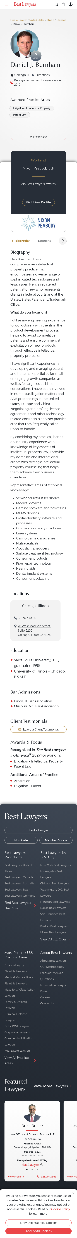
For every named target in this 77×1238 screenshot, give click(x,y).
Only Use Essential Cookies (38, 1223)
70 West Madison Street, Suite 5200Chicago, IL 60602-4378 (34, 630)
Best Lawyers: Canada (18, 877)
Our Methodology (52, 966)
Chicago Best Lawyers (54, 883)
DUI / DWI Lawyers (16, 1026)
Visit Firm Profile (38, 202)
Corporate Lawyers (17, 1032)
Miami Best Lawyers (53, 932)
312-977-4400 (27, 618)
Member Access (56, 840)
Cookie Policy (60, 1209)
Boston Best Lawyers (54, 926)
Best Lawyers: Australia (19, 883)
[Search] (56, 4)
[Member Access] (71, 4)
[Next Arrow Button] (63, 241)
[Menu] (6, 4)
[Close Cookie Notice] (73, 1193)
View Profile (14, 1176)
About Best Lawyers (53, 960)
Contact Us (47, 1003)
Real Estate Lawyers (17, 1050)
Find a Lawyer (18, 20)
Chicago (61, 20)
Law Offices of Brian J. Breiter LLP (32, 1134)
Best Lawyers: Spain (17, 889)
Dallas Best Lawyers (53, 908)
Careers (45, 997)
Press (43, 991)
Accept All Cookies (39, 1231)
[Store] (63, 4)
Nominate (21, 840)
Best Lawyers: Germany (19, 895)
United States (36, 20)
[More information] (41, 1164)
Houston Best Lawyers (55, 901)
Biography (22, 240)
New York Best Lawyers (55, 865)
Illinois (50, 20)
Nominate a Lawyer (53, 985)
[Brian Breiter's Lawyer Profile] (32, 1118)
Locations (44, 240)
